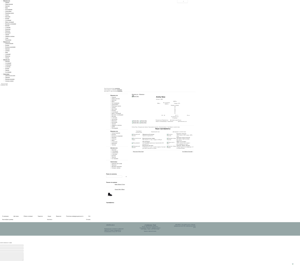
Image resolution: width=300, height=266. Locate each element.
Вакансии (58, 216)
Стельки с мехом (9, 81)
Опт (89, 216)
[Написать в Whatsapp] (292, 264)
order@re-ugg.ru (110, 224)
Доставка (16, 216)
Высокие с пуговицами (10, 23)
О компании (5, 216)
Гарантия (40, 216)
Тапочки (7, 34)
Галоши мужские (9, 43)
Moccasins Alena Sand (138, 151)
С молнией (7, 54)
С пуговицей (8, 20)
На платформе (8, 9)
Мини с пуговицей (9, 22)
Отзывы (88, 219)
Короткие (7, 6)
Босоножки (7, 32)
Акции (49, 216)
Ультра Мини (8, 11)
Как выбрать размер (7, 219)
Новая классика (9, 4)
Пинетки (7, 70)
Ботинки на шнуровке (10, 47)
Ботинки (7, 18)
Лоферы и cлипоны (9, 36)
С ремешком (8, 64)
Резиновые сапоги (9, 13)
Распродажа (8, 39)
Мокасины (7, 31)
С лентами (7, 27)
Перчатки (7, 77)
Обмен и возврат (28, 216)
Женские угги (135, 94)
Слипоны (7, 50)
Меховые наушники (9, 79)
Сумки (6, 38)
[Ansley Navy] (135, 96)
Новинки (7, 2)
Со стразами (8, 72)
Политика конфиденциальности (74, 216)
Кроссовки (7, 16)
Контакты (49, 219)
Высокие (7, 25)
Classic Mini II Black (120, 189)
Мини (6, 7)
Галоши (7, 14)
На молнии (7, 29)
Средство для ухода (10, 75)
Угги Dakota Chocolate (187, 151)
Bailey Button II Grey (120, 184)
